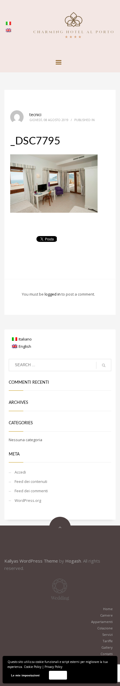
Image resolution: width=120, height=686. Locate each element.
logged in (53, 294)
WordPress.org (28, 500)
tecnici (35, 114)
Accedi (20, 472)
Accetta (57, 675)
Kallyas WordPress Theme (31, 561)
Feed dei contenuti (31, 481)
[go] (103, 365)
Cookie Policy (32, 667)
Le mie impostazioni (25, 675)
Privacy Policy (53, 667)
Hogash (73, 561)
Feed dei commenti (31, 490)
